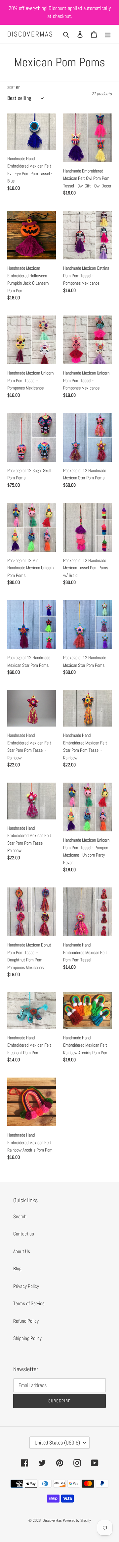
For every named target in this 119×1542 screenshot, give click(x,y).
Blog (17, 1268)
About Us (21, 1251)
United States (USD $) (57, 1442)
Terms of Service (29, 1303)
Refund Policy (26, 1321)
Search (19, 1216)
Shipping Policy (27, 1338)
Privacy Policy (26, 1286)
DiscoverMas (30, 34)
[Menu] (108, 34)
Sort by (13, 87)
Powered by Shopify (77, 1520)
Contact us (23, 1233)
